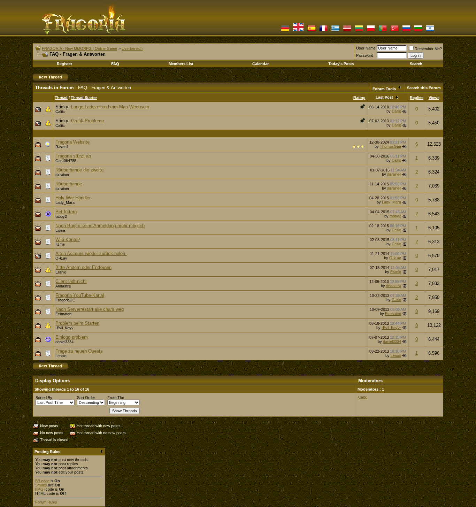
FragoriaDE (65, 300)
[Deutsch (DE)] (285, 30)
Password (364, 55)
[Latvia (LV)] (347, 30)
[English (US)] (298, 30)
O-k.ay (61, 258)
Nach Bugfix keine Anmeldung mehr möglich (100, 225)
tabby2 (61, 216)
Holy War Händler (73, 197)
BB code (42, 481)
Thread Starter (84, 97)
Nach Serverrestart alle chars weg (89, 309)
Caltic (60, 111)
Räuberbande (68, 183)
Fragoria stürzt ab (73, 156)
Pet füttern (66, 211)
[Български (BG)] (418, 30)
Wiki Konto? (67, 239)
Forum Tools (384, 89)
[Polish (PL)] (371, 30)
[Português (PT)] (382, 30)
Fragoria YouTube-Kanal (79, 295)
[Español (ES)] (311, 30)
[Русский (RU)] (406, 30)
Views (434, 97)
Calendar (260, 64)
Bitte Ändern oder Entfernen (83, 267)
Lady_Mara (65, 202)
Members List (181, 64)
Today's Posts (341, 64)
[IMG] (40, 489)
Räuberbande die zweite (79, 169)
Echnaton (63, 314)
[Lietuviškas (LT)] (359, 30)
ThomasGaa (390, 146)
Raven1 (62, 147)
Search (416, 64)
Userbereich (132, 48)
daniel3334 (64, 342)
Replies (416, 97)
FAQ (115, 64)
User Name (366, 48)
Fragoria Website (72, 142)
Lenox (60, 356)
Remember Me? (428, 49)
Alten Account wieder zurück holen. (90, 253)
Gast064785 (65, 161)
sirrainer (62, 174)
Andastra (63, 286)
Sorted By (44, 397)
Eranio (60, 272)
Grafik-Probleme (87, 120)
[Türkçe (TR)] (394, 30)
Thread (61, 97)
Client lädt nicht (71, 281)
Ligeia (60, 230)
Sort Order (86, 397)
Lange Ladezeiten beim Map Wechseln (110, 106)
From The (115, 397)
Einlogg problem (71, 337)
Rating (359, 97)
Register (64, 64)
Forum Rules (46, 502)
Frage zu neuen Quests (79, 351)
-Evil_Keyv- (65, 328)
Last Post (384, 97)
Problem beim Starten (77, 323)
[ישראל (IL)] (430, 30)
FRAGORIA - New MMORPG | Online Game (79, 48)
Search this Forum (424, 88)
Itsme (60, 244)
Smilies (41, 485)
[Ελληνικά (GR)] (335, 30)
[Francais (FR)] (323, 30)
